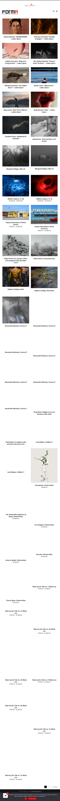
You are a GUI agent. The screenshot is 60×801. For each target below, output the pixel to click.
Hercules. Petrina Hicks (44, 554)
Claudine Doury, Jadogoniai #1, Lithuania (16, 137)
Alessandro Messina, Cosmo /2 (44, 382)
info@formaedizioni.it (36, 791)
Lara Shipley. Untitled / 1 (15, 472)
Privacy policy (32, 798)
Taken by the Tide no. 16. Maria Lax (16, 707)
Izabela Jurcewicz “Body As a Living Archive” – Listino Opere (16, 62)
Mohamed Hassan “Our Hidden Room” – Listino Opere (16, 87)
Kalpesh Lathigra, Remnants (44, 291)
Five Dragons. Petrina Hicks (44, 525)
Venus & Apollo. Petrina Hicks (15, 560)
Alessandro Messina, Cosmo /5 (16, 352)
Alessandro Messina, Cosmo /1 (16, 408)
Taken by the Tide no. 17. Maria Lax (44, 680)
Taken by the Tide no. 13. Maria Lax (16, 776)
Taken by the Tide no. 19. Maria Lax (16, 681)
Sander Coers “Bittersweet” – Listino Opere (44, 87)
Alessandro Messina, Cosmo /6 (44, 326)
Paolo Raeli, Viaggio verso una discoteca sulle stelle (44, 413)
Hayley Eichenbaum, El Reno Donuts (16, 223)
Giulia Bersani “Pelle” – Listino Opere (44, 111)
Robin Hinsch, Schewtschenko (44, 259)
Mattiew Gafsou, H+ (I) (44, 199)
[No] (58, 797)
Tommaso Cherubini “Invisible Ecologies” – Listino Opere (44, 38)
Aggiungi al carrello (40, 465)
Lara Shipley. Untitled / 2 (44, 442)
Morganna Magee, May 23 (44, 169)
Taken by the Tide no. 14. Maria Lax (44, 730)
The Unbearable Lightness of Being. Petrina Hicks (16, 516)
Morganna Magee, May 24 (15, 169)
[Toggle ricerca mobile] (53, 11)
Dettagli (15, 26)
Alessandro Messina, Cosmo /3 (16, 382)
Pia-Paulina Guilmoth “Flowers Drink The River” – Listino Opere (44, 62)
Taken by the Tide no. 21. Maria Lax (16, 612)
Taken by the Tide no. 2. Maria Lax (44, 587)
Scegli (12, 186)
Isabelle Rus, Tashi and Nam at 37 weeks (44, 140)
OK (26, 798)
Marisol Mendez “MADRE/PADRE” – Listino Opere (16, 38)
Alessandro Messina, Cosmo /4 (44, 356)
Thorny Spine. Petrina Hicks (16, 600)
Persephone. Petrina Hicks (44, 485)
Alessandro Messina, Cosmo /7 (16, 326)
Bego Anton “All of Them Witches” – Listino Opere (16, 111)
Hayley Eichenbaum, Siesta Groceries (44, 228)
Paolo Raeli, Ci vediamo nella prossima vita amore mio (16, 443)
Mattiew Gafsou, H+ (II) (16, 199)
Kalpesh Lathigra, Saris (16, 289)
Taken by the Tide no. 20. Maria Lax (44, 630)
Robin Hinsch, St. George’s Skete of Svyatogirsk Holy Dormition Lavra (15, 260)
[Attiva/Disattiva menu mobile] (57, 11)
